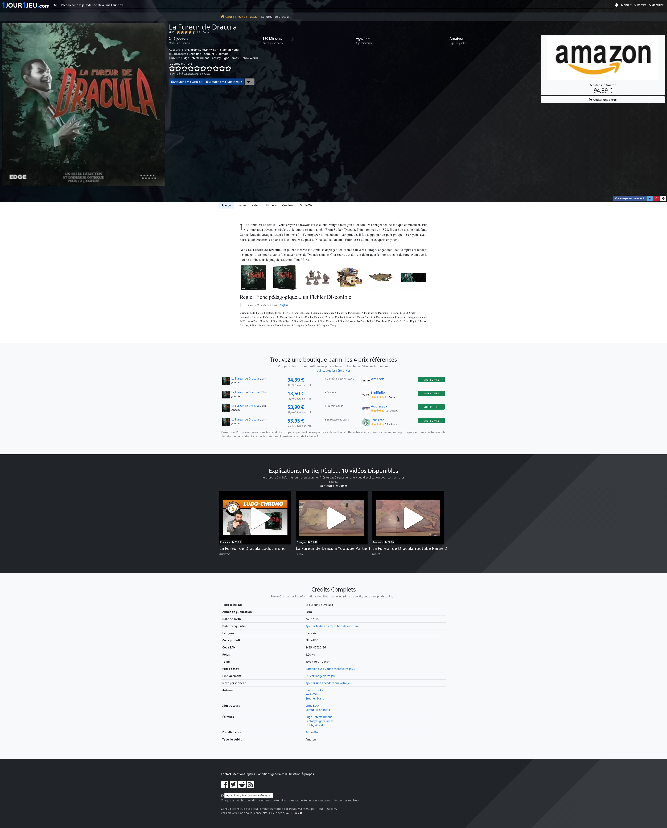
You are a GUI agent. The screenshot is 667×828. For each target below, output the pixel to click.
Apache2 (268, 813)
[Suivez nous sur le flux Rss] (250, 786)
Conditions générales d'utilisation (278, 774)
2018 (171, 32)
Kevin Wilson (209, 50)
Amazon (377, 379)
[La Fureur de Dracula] (83, 104)
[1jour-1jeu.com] (25, 5)
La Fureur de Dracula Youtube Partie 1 (333, 548)
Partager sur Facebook (630, 198)
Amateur (457, 38)
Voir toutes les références (334, 370)
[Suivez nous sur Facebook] (224, 786)
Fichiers (271, 205)
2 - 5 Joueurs (178, 38)
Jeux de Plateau (248, 17)
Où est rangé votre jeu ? (321, 676)
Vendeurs (288, 205)
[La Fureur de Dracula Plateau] (381, 277)
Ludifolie (378, 392)
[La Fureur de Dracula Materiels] (349, 277)
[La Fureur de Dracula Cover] (254, 277)
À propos (308, 774)
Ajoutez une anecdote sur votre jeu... (330, 683)
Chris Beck (195, 54)
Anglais (283, 305)
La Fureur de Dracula (203, 27)
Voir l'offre (431, 379)
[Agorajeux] (366, 409)
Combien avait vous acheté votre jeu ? (330, 669)
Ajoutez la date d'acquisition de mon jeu (332, 626)
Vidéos (256, 205)
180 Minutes (272, 38)
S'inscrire (640, 5)
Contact (226, 774)
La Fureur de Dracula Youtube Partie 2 (409, 548)
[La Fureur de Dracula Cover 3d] (286, 277)
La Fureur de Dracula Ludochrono (252, 548)
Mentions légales (244, 774)
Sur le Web (307, 205)
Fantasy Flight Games (225, 58)
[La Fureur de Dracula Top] (413, 277)
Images (241, 205)
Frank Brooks (191, 50)
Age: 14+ (363, 38)
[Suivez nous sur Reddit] (242, 786)
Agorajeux (379, 406)
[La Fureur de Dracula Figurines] (318, 277)
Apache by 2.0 (292, 813)
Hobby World (249, 58)
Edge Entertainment (196, 58)
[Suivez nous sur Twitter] (233, 786)
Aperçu (226, 205)
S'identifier (656, 5)
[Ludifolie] (366, 396)
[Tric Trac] (366, 423)
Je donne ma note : (181, 63)
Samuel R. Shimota (216, 54)
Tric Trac (377, 420)
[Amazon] (366, 382)
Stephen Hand (229, 50)
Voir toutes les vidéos (333, 486)
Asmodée (312, 732)
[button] (617, 5)
